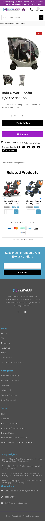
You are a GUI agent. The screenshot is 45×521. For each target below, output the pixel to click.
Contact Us (6, 358)
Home (2, 24)
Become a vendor (9, 423)
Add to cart (24, 123)
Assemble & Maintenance (13, 428)
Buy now (24, 134)
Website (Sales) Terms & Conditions (17, 442)
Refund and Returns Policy (14, 438)
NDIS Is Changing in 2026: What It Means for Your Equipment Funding (21, 481)
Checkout (5, 419)
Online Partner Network (12, 362)
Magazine (5, 343)
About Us (5, 348)
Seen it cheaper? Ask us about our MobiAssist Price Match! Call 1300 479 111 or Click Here (22, 3)
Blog (3, 353)
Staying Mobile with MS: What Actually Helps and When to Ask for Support (22, 460)
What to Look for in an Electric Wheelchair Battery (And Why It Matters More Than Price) (22, 474)
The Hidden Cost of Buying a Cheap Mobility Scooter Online (22, 467)
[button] (38, 9)
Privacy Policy (7, 433)
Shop (8, 24)
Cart (3, 414)
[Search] (41, 17)
